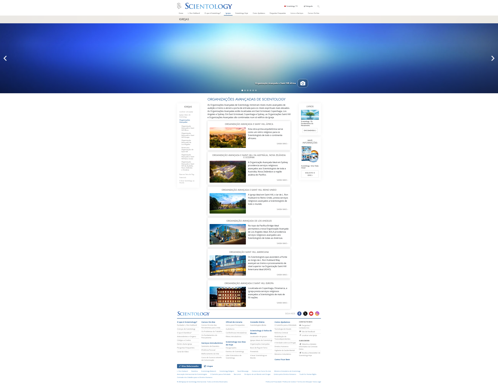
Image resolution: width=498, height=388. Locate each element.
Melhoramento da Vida (210, 354)
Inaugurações (231, 348)
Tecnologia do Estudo (283, 329)
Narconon (237, 374)
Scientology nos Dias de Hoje (236, 343)
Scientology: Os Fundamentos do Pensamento (307, 123)
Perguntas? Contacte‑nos (305, 326)
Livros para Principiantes (235, 325)
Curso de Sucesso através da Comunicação (211, 358)
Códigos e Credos (184, 340)
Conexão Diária (257, 322)
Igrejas (228, 13)
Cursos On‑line (313, 13)
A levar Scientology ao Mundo (186, 181)
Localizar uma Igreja (186, 111)
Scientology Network (208, 371)
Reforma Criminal (281, 333)
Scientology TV (292, 6)
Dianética (194, 371)
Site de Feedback (308, 331)
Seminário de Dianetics (210, 346)
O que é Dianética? (184, 333)
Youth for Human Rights (307, 374)
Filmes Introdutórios (233, 336)
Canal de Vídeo (183, 351)
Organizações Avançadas (184, 121)
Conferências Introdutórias (236, 333)
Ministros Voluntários (283, 354)
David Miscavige (242, 371)
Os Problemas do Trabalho (211, 331)
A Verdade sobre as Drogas (285, 343)
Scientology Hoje (241, 13)
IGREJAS (188, 106)
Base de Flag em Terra (258, 348)
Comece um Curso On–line (261, 371)
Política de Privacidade (274, 382)
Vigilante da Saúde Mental (285, 350)
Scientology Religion (227, 371)
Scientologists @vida (258, 325)
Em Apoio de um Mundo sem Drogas (257, 374)
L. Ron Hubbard (194, 13)
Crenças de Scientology (186, 329)
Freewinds (182, 177)
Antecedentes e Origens (186, 336)
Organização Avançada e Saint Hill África (187, 128)
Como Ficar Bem (282, 359)
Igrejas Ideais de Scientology (184, 116)
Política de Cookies (289, 382)
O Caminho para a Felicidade (285, 325)
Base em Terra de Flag (186, 174)
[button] (242, 90)
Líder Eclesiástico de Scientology (233, 356)
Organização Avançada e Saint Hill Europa (187, 135)
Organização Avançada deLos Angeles (186, 142)
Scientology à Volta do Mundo (261, 332)
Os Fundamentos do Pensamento (209, 336)
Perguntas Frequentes (278, 13)
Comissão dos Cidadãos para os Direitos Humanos (194, 377)
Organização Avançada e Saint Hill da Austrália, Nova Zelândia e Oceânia (187, 166)
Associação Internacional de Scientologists (192, 374)
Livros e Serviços (297, 13)
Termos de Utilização (304, 382)
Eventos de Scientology (235, 351)
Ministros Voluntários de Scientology (287, 371)
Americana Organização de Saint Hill (187, 149)
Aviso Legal (317, 382)
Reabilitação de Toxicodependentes (282, 337)
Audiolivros (230, 329)
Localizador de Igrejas (258, 336)
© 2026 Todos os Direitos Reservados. (202, 382)
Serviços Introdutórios (212, 343)
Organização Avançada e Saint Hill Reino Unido (187, 156)
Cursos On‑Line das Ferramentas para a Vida (210, 326)
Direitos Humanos (282, 346)
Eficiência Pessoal (208, 350)
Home (181, 13)
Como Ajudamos (259, 13)
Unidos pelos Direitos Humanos (285, 374)
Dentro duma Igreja (184, 344)
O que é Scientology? (213, 13)
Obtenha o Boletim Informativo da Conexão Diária (308, 346)
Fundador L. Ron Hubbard (187, 325)
